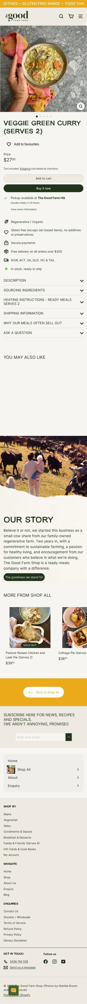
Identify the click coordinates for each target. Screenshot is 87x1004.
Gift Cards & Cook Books (20, 849)
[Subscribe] (68, 737)
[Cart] (71, 16)
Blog (6, 894)
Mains (7, 814)
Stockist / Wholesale (17, 917)
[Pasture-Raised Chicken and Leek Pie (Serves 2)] (30, 635)
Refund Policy (13, 928)
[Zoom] (81, 106)
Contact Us (11, 911)
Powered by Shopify (17, 995)
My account (11, 855)
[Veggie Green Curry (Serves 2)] (30, 395)
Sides (7, 825)
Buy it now (43, 188)
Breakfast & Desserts (17, 837)
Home (7, 871)
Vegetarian (11, 820)
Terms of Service (15, 923)
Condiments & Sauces (18, 831)
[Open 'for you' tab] (13, 990)
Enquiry (9, 889)
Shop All (41, 595)
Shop (7, 877)
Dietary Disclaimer (15, 940)
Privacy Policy (12, 934)
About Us (10, 883)
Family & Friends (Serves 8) (22, 843)
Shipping (25, 168)
